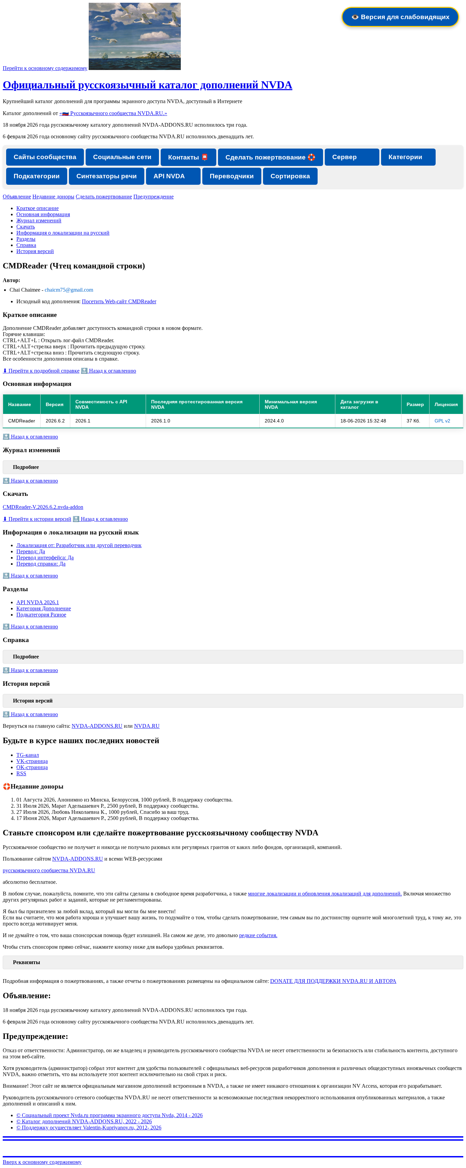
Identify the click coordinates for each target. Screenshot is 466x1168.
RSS (21, 773)
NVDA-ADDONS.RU (97, 726)
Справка (26, 245)
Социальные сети (122, 157)
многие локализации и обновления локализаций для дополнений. (325, 893)
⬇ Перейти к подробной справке (41, 371)
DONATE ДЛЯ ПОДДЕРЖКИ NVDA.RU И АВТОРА (333, 981)
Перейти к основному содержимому (45, 68)
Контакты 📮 (188, 157)
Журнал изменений (38, 220)
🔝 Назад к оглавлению (108, 371)
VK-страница (32, 761)
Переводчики (232, 176)
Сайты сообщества (45, 157)
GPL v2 (442, 420)
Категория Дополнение (43, 608)
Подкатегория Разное (41, 614)
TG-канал (27, 755)
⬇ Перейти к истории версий (37, 519)
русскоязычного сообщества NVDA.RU (49, 870)
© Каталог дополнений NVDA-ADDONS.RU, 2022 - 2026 (84, 1121)
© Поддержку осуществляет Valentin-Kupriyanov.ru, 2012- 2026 (88, 1127)
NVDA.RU (147, 726)
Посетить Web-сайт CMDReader (119, 301)
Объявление (17, 196)
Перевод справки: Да (40, 564)
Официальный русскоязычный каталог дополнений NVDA (147, 85)
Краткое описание (37, 208)
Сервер (344, 157)
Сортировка (290, 176)
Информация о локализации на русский (63, 233)
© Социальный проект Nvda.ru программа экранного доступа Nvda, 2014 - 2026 (109, 1115)
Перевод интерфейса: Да (45, 557)
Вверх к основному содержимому (42, 1162)
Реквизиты (26, 962)
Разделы (25, 239)
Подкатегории (37, 176)
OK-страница (32, 767)
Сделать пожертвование (104, 196)
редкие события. (258, 935)
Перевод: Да (30, 551)
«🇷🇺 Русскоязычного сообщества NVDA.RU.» (113, 113)
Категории (405, 157)
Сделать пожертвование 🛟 (270, 157)
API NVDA (169, 176)
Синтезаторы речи (106, 176)
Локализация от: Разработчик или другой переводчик (79, 545)
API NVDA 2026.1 (37, 602)
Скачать (25, 227)
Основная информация (43, 214)
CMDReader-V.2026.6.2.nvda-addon (43, 507)
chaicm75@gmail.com (69, 290)
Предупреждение (153, 196)
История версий (35, 251)
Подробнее (26, 467)
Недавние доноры (53, 196)
